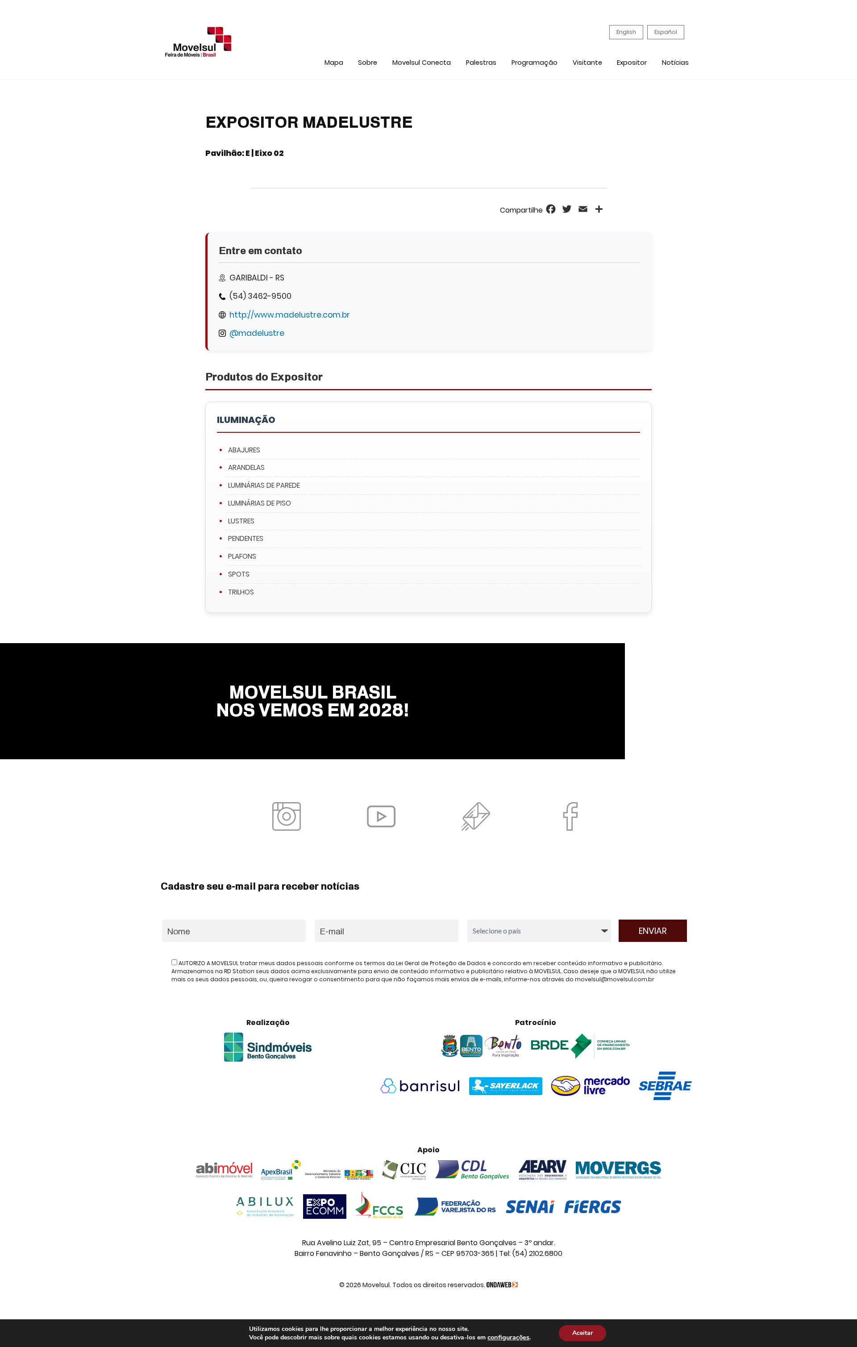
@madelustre (256, 333)
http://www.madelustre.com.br (289, 315)
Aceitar (582, 1333)
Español (665, 32)
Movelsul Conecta (421, 62)
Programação (534, 62)
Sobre (367, 62)
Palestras (481, 62)
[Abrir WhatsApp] (834, 1324)
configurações (508, 1337)
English (626, 32)
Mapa (333, 62)
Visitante (587, 62)
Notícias (675, 62)
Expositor (632, 62)
